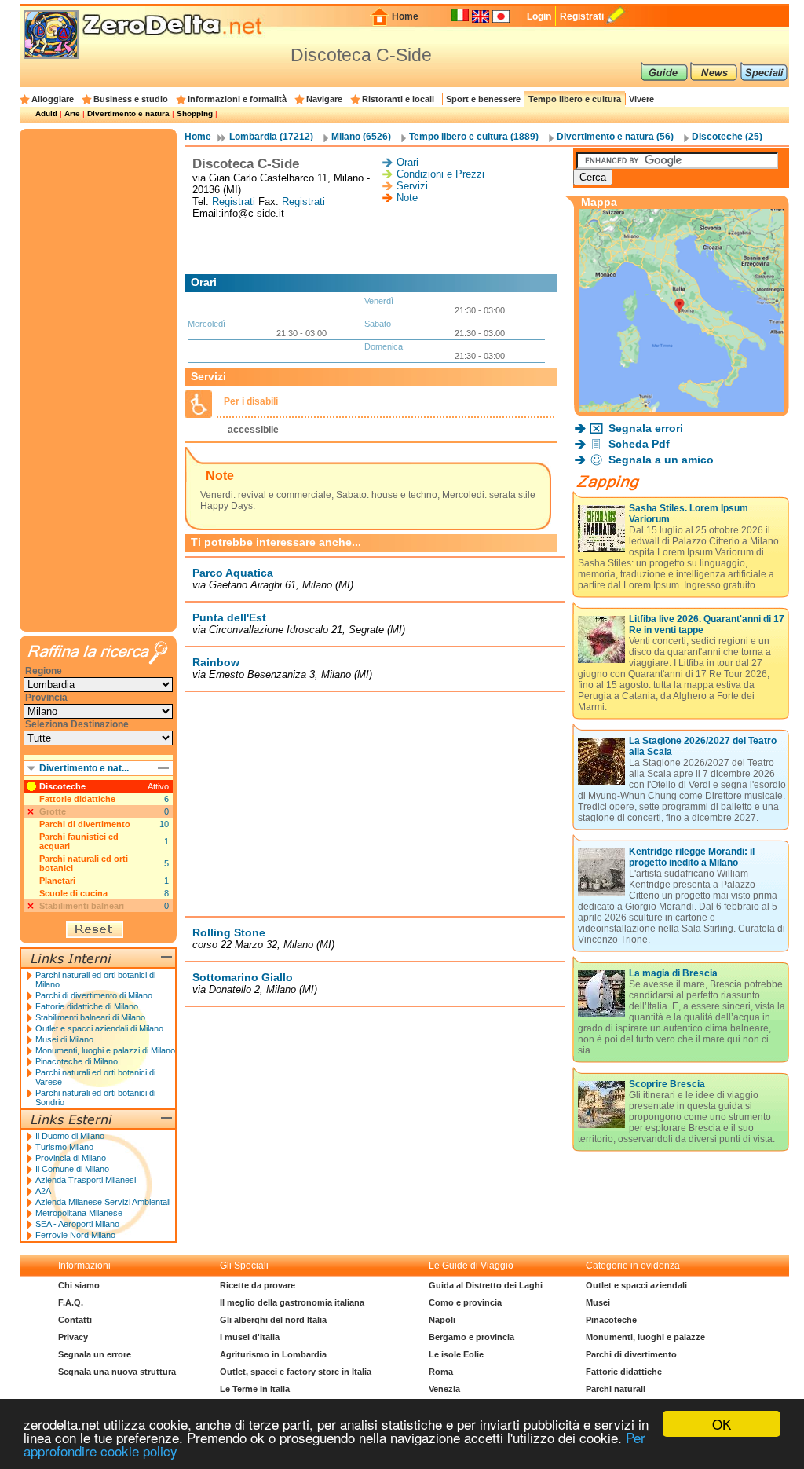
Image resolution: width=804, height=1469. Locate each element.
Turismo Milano (64, 1147)
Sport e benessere (483, 99)
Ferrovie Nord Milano (75, 1235)
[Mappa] (681, 407)
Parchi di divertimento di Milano (93, 995)
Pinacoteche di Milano (76, 1061)
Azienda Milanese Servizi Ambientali (102, 1202)
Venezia (444, 1389)
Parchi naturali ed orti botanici (83, 863)
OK (721, 1424)
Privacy (73, 1337)
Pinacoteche (611, 1319)
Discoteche (62, 786)
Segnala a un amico (661, 459)
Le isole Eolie (456, 1354)
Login (539, 16)
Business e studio (130, 99)
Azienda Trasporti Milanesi (85, 1180)
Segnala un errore (94, 1354)
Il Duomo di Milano (69, 1136)
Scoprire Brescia (667, 1084)
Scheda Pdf (639, 444)
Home (405, 16)
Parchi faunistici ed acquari (79, 841)
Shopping (195, 113)
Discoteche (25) (727, 136)
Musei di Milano (64, 1039)
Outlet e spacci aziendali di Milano (99, 1028)
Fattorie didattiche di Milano (86, 1006)
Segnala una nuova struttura (117, 1371)
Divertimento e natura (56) (615, 136)
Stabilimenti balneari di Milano (90, 1017)
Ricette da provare (257, 1285)
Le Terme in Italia (255, 1389)
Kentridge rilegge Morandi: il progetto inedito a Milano (692, 857)
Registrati (582, 16)
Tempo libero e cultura (574, 99)
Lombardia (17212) (271, 136)
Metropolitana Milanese (78, 1213)
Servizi (412, 186)
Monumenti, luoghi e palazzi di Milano (105, 1050)
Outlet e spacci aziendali (636, 1285)
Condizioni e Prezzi (440, 174)
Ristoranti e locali (398, 99)
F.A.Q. (70, 1302)
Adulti (46, 113)
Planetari (57, 880)
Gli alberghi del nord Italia (273, 1319)
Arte (72, 113)
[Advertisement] (374, 246)
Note (407, 197)
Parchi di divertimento (84, 824)
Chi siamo (79, 1285)
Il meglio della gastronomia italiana (292, 1302)
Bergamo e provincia (471, 1337)
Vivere (641, 99)
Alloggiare (52, 99)
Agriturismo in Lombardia (273, 1354)
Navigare (324, 99)
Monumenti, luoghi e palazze (645, 1337)
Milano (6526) (361, 136)
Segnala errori (645, 428)
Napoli (442, 1319)
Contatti (75, 1319)
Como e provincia (465, 1302)
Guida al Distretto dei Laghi (486, 1285)
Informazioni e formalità (237, 99)
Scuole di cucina (73, 893)
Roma (441, 1371)
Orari (407, 162)
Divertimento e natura (128, 113)
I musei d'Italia (250, 1337)
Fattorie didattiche (77, 799)
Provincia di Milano (70, 1158)
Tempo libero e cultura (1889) (474, 136)
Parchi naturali (615, 1389)
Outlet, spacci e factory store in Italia (295, 1371)
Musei (598, 1302)
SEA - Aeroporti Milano (77, 1224)
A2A (43, 1191)
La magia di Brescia (673, 973)
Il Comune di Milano (72, 1169)
